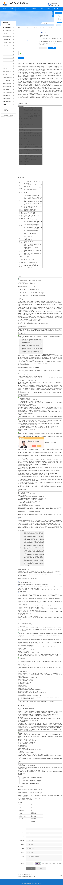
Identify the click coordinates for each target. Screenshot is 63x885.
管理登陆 (29, 883)
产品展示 (19, 8)
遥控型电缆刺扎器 (6, 48)
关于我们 (12, 8)
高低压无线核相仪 (6, 65)
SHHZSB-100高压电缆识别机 (27, 874)
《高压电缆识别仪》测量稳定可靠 (8, 115)
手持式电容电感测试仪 (7, 83)
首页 (30, 27)
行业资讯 (26, 8)
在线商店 (41, 8)
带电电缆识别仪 (5, 45)
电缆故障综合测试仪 (6, 39)
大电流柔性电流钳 (6, 89)
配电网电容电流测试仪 (7, 86)
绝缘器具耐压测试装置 (7, 101)
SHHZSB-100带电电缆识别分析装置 (28, 876)
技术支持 (34, 8)
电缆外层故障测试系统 (7, 42)
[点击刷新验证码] (38, 863)
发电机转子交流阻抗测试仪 (7, 77)
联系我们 (56, 8)
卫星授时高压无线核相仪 (7, 62)
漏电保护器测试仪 (6, 74)
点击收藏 (52, 47)
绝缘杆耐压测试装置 (6, 98)
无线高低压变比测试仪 (7, 71)
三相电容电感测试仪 (6, 80)
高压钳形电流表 (5, 68)
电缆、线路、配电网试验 (40, 27)
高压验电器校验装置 (6, 95)
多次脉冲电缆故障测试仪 (7, 36)
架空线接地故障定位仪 (7, 30)
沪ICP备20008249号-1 (38, 883)
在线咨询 (43, 47)
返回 (60, 875)
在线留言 (48, 8)
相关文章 (5, 110)
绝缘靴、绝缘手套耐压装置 (7, 92)
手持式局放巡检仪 (6, 33)
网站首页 (4, 8)
